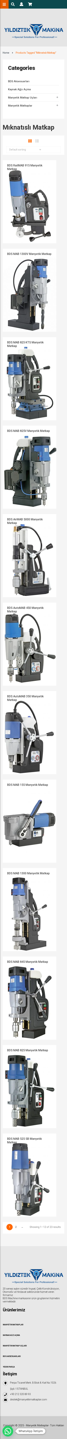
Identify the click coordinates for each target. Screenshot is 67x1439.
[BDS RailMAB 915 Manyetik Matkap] (29, 201)
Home (6, 53)
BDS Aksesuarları (18, 81)
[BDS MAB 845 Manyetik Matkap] (29, 998)
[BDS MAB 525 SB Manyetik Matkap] (29, 1175)
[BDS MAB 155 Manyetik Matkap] (29, 821)
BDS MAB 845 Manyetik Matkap (27, 962)
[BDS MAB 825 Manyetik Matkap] (29, 1086)
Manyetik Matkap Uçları (22, 98)
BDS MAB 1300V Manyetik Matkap (29, 254)
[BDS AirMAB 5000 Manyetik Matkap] (29, 555)
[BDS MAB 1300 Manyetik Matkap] (29, 909)
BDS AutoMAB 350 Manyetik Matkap (25, 698)
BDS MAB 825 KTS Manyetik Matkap (25, 344)
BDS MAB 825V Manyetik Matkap (28, 431)
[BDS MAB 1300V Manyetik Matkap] (29, 290)
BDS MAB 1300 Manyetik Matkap (28, 873)
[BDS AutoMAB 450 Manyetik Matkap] (29, 644)
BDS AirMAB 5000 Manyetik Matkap (25, 521)
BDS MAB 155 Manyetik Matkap (27, 785)
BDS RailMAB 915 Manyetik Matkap (24, 167)
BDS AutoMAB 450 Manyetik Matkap (25, 610)
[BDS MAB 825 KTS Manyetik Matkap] (29, 378)
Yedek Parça (9, 1367)
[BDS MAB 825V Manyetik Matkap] (29, 467)
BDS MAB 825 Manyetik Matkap (27, 1050)
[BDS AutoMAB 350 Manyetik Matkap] (29, 732)
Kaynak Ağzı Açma (19, 89)
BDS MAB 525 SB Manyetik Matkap (24, 1141)
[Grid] (30, 141)
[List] (37, 141)
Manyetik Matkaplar (20, 106)
